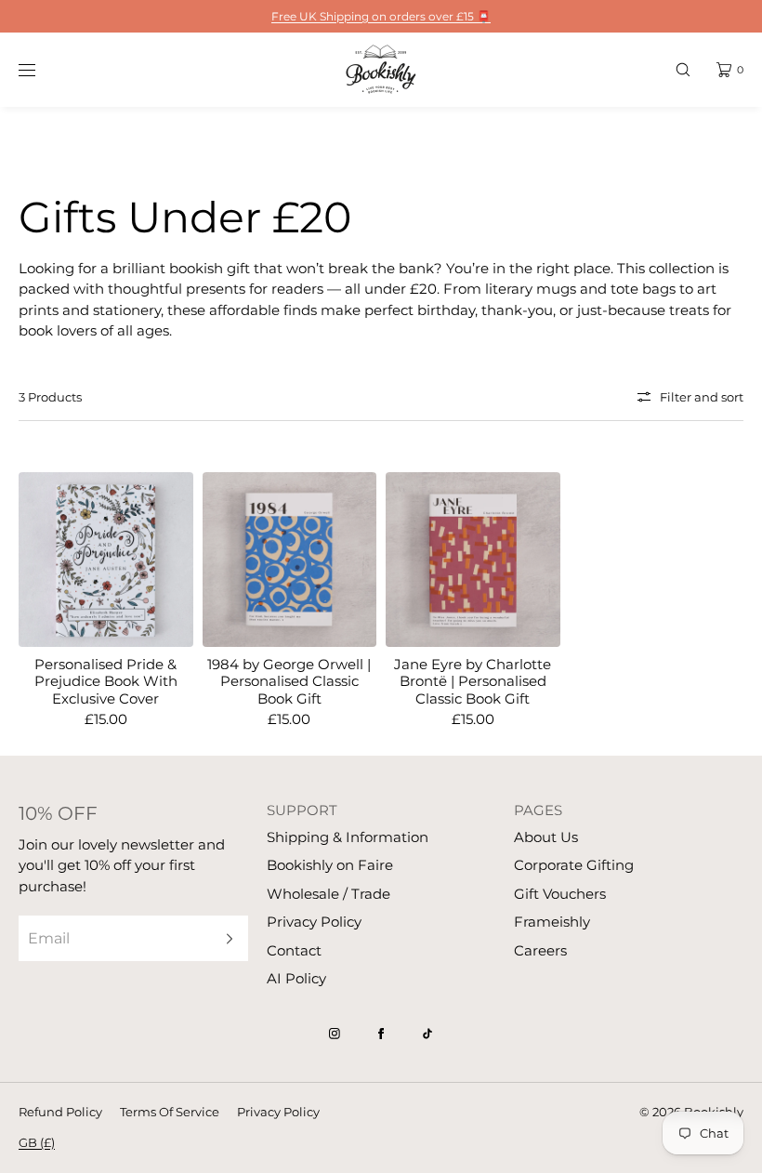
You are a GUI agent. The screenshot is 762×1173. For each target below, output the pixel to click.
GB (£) (37, 1142)
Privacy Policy (314, 921)
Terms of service (169, 1111)
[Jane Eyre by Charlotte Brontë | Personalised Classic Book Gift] (473, 559)
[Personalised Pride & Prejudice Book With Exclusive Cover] (106, 559)
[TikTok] (427, 1033)
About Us (546, 837)
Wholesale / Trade (328, 894)
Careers (540, 950)
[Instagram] (334, 1033)
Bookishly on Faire (330, 865)
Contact (294, 950)
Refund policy (60, 1111)
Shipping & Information (347, 837)
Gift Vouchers (560, 894)
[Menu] (41, 69)
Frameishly (552, 921)
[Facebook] (381, 1033)
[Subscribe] (225, 938)
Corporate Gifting (574, 865)
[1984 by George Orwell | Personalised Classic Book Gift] (290, 559)
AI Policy (296, 978)
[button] (683, 69)
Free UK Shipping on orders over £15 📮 (381, 16)
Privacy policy (278, 1111)
